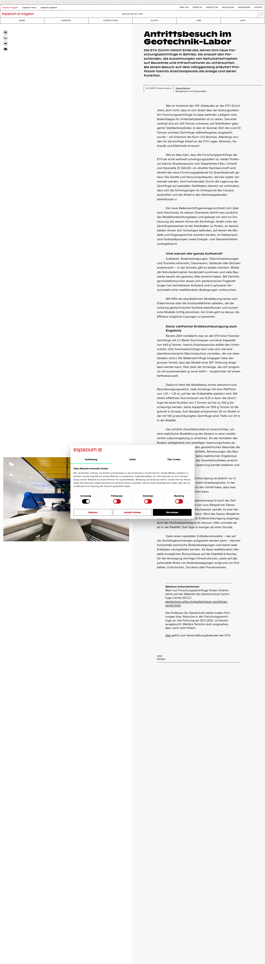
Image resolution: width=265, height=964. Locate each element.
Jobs (198, 20)
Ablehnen (92, 512)
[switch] (117, 501)
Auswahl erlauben (132, 512)
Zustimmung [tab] (91, 459)
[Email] (5, 43)
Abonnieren (244, 7)
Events (154, 20)
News (22, 20)
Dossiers (66, 20)
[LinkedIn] (5, 38)
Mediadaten (228, 7)
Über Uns (184, 7)
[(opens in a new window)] (5, 49)
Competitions (110, 20)
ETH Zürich (161, 659)
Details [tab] (132, 459)
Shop (243, 20)
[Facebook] (5, 32)
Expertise (197, 7)
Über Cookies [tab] (173, 459)
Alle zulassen (172, 512)
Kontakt (258, 7)
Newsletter (212, 7)
